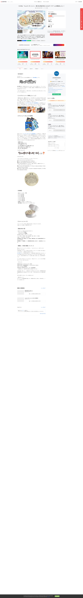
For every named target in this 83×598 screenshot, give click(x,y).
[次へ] (44, 20)
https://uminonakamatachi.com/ (53, 90)
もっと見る (43, 288)
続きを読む (63, 86)
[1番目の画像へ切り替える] (20, 31)
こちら (57, 150)
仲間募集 (36, 68)
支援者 (31, 68)
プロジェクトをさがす (46, 1)
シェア (24, 40)
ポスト (20, 40)
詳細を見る (50, 120)
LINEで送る (29, 40)
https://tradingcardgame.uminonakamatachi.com (55, 89)
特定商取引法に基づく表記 (52, 92)
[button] (58, 45)
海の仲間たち (35, 77)
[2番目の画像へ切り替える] (25, 31)
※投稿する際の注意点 (43, 313)
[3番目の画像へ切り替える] (31, 31)
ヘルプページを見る (56, 147)
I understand (57, 596)
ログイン (76, 1)
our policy (48, 596)
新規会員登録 (80, 1)
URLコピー (34, 40)
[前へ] (18, 20)
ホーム (20, 68)
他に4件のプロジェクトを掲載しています (57, 81)
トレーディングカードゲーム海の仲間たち (32, 102)
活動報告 (25, 68)
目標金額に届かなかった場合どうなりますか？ (53, 144)
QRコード (43, 40)
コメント (42, 68)
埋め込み (39, 40)
